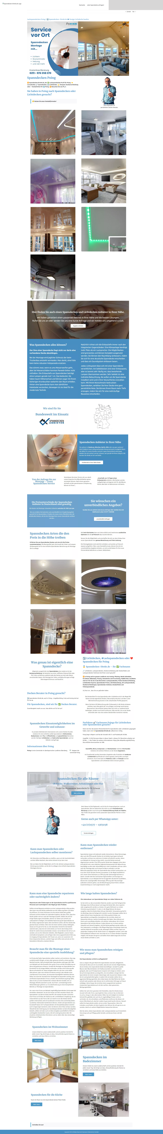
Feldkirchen (125, 678)
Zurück (129, 11)
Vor (133, 11)
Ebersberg (64, 750)
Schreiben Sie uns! (37, 1125)
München (93, 678)
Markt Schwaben (125, 676)
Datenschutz (91, 1132)
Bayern (93, 734)
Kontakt (97, 1132)
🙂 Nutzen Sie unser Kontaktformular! (44, 101)
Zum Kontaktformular (38, 762)
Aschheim (132, 678)
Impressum (84, 1132)
